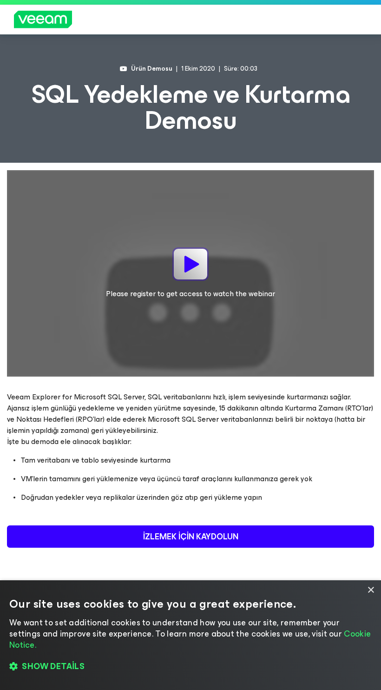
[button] (190, 667)
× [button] (370, 590)
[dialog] (190, 635)
